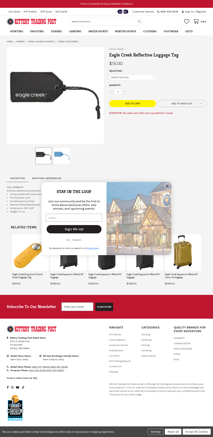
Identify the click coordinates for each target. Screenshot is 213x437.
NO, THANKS (74, 240)
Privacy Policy (92, 248)
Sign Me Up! (74, 229)
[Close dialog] (167, 186)
